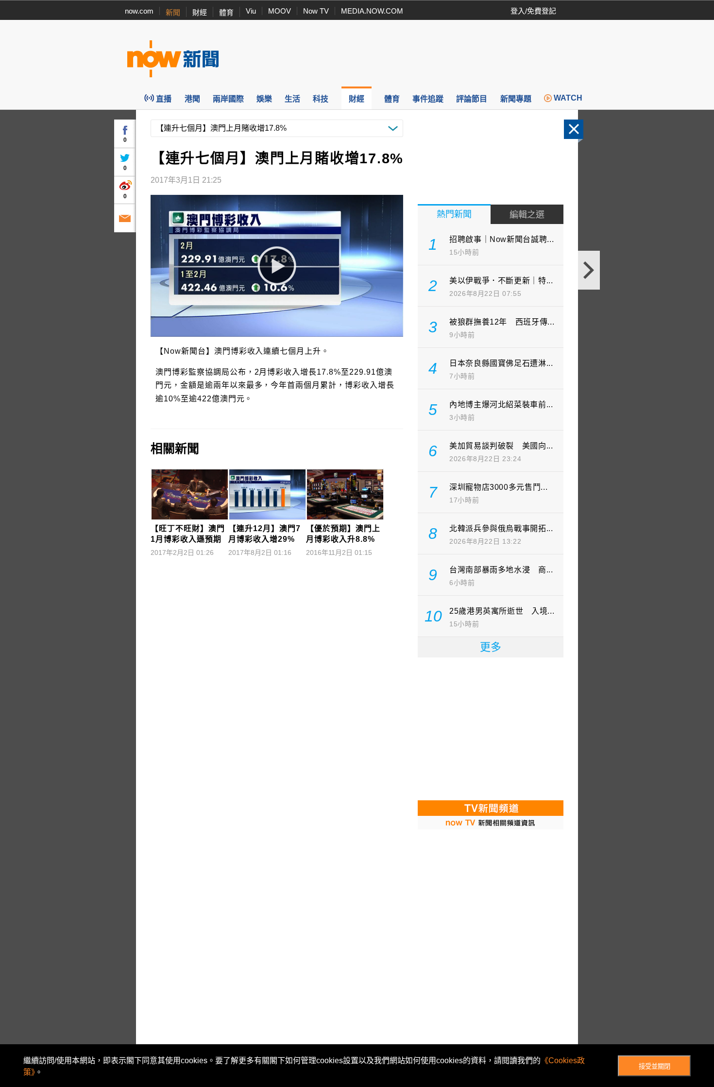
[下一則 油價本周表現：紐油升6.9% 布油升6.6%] (589, 270)
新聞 (173, 12)
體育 (226, 12)
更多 (490, 647)
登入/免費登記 (533, 11)
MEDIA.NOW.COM (372, 11)
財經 (199, 12)
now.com (139, 11)
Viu (251, 11)
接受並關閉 (654, 1066)
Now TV (316, 11)
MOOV (279, 11)
